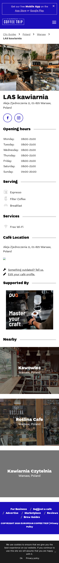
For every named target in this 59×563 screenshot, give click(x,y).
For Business (19, 509)
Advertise (12, 513)
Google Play (37, 11)
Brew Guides (32, 517)
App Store (20, 11)
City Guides (9, 34)
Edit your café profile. (21, 274)
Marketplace (33, 513)
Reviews (52, 513)
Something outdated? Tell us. (26, 270)
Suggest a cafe (42, 509)
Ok (21, 558)
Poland (26, 34)
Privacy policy (32, 558)
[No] (55, 551)
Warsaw (41, 34)
